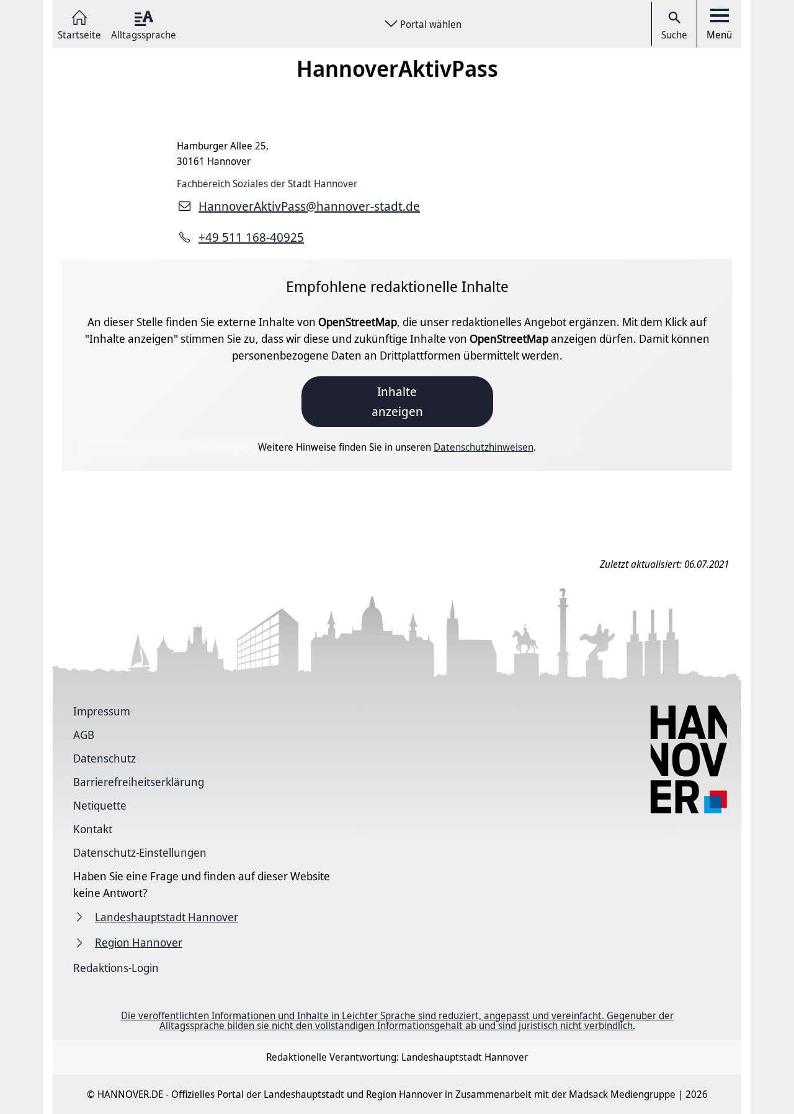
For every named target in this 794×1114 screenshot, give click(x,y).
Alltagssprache (143, 34)
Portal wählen (431, 24)
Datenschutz (104, 758)
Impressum (101, 711)
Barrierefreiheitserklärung (138, 781)
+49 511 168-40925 (251, 237)
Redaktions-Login (116, 967)
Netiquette (100, 805)
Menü (719, 35)
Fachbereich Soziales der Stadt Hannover (267, 183)
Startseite (79, 34)
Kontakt (92, 828)
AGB (83, 734)
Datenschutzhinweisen (483, 447)
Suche (674, 35)
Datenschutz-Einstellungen (140, 852)
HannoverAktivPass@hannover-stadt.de (309, 206)
